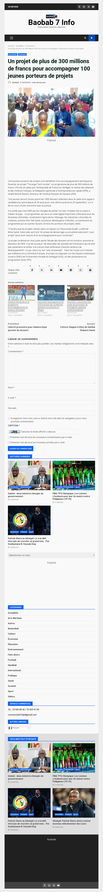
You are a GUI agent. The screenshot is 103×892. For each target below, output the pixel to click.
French (15, 728)
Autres (11, 623)
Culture (11, 634)
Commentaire (15, 351)
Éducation (13, 644)
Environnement (15, 649)
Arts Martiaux (15, 618)
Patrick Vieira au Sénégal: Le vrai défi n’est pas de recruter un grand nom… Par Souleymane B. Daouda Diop (29, 520)
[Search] (85, 37)
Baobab (15, 82)
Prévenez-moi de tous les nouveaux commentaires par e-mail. (41, 437)
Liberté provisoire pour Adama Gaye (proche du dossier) (27, 327)
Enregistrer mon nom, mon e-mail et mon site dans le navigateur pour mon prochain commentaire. (48, 420)
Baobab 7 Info (51, 22)
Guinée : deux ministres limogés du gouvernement (29, 475)
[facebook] (32, 269)
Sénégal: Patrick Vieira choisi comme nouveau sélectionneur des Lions (74, 803)
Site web (12, 408)
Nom (11, 387)
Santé (11, 681)
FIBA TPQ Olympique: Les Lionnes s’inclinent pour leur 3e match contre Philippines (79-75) (74, 475)
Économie (22, 54)
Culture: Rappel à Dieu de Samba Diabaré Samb (77, 327)
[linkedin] (51, 269)
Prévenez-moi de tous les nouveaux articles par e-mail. (37, 442)
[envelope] (61, 269)
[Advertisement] (51, 160)
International (26, 487)
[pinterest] (71, 269)
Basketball (69, 487)
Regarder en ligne (92, 38)
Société (12, 686)
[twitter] (42, 269)
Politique (12, 675)
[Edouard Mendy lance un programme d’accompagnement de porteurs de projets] (21, 292)
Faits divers (14, 654)
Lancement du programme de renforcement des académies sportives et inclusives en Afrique (51, 305)
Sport (78, 487)
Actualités (12, 54)
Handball (12, 665)
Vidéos (11, 696)
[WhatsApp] (80, 269)
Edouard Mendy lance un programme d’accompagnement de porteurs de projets (18, 305)
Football (24, 532)
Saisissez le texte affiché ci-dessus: (38, 431)
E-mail (12, 397)
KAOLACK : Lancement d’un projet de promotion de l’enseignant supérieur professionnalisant (79, 305)
